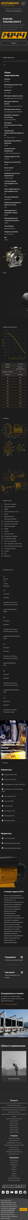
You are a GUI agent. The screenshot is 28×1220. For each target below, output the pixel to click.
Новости (14, 1176)
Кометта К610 (14, 1127)
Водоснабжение (14, 1140)
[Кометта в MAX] (24, 1192)
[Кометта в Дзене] (16, 1192)
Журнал (14, 1173)
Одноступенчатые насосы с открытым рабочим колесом (14, 1111)
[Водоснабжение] (14, 1063)
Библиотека (14, 1162)
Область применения (14, 1178)
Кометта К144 (14, 1123)
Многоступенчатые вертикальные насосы (14, 1107)
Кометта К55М (14, 1132)
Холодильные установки (14, 1143)
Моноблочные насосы (14, 1105)
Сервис (14, 1167)
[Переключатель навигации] (23, 3)
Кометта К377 (14, 1125)
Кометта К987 (14, 1130)
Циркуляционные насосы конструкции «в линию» (14, 1115)
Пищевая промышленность (14, 1151)
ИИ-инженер (14, 1160)
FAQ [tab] (4, 65)
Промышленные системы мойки (14, 1145)
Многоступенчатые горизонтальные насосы (14, 1103)
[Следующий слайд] (26, 1067)
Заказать (14, 43)
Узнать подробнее (11, 1004)
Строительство (14, 1147)
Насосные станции (14, 1138)
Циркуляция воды (14, 1149)
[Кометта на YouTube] (11, 1192)
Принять (23, 1209)
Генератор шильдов (14, 1180)
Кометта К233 (14, 1121)
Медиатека (14, 1164)
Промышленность (14, 1154)
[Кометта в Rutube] (3, 1192)
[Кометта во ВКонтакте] (7, 1192)
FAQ (14, 1171)
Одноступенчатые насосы (14, 1118)
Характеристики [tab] (8, 57)
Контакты (14, 1169)
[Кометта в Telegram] (20, 1192)
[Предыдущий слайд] (2, 1067)
